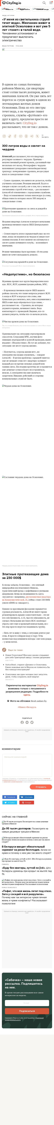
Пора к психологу (9, 887)
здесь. (27, 694)
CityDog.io (30, 123)
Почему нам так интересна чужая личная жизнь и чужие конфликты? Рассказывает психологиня (27, 897)
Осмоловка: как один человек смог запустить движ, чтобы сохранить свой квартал (26, 675)
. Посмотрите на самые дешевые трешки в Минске (25, 830)
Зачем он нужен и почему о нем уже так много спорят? (26, 850)
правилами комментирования (13, 782)
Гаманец (5, 864)
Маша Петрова (8, 46)
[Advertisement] (28, 737)
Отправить (41, 787)
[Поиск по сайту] (44, 2)
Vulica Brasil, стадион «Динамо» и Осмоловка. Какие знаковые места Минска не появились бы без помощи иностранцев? (27, 667)
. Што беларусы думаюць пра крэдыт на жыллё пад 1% (27, 871)
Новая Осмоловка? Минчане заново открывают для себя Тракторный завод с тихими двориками (27, 656)
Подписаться (27, 1011)
